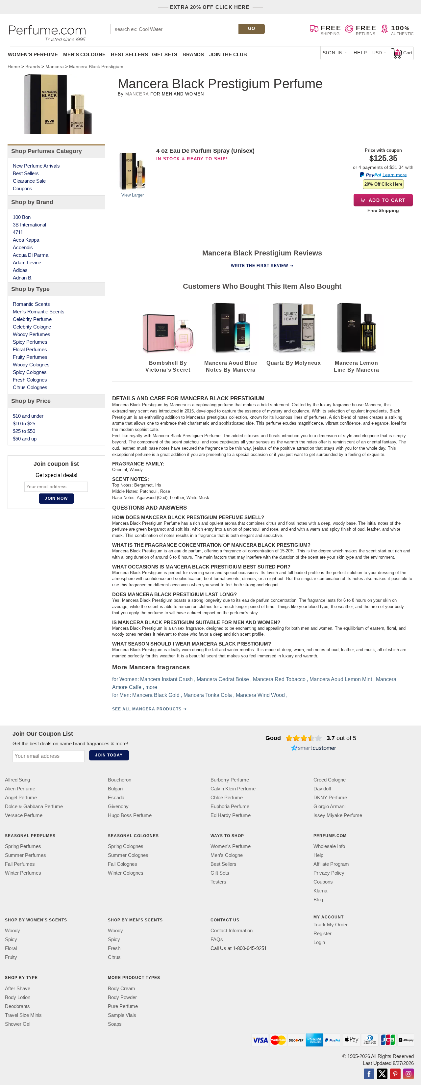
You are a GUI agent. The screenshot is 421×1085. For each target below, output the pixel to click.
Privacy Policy (328, 873)
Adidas (20, 270)
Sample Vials (122, 1015)
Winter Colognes (125, 873)
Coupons (22, 188)
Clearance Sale (29, 181)
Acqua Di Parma (30, 255)
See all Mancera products (146, 708)
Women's (33, 54)
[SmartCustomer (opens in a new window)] (313, 749)
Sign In (333, 52)
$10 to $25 (24, 423)
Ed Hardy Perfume (230, 815)
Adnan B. (23, 277)
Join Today (109, 755)
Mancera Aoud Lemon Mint (340, 679)
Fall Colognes (122, 864)
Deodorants (17, 1006)
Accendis (23, 247)
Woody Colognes (31, 364)
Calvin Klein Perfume (233, 788)
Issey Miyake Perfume (337, 815)
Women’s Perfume (230, 846)
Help (360, 52)
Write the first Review (259, 265)
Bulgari (115, 788)
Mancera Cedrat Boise (222, 679)
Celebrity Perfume (32, 319)
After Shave (17, 988)
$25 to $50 (24, 431)
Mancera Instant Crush (166, 679)
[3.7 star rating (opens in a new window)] (304, 738)
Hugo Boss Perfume (130, 815)
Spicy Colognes (30, 372)
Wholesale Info (329, 846)
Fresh (114, 948)
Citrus (114, 957)
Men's (84, 54)
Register (322, 933)
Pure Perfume (123, 1006)
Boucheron (119, 779)
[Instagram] (408, 1074)
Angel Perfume (21, 797)
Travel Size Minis (23, 1015)
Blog (318, 899)
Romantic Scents (31, 304)
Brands (193, 54)
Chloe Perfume (226, 797)
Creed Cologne (329, 779)
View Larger (132, 195)
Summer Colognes (128, 855)
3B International (29, 224)
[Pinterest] (395, 1074)
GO (252, 28)
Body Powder (122, 997)
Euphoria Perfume (229, 806)
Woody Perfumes (31, 334)
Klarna (320, 890)
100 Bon (22, 217)
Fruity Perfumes (30, 357)
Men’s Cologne (226, 855)
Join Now (56, 498)
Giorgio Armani (329, 806)
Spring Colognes (125, 846)
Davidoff (322, 788)
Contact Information (231, 930)
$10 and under (28, 416)
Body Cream (121, 988)
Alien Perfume (20, 788)
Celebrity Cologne (32, 327)
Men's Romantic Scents (38, 311)
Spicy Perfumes (30, 342)
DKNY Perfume (330, 797)
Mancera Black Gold (155, 695)
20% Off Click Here (383, 184)
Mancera (137, 94)
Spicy (11, 939)
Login (319, 942)
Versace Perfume (23, 815)
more (151, 687)
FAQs (216, 939)
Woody (12, 930)
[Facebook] (369, 1074)
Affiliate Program (331, 864)
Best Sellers (129, 54)
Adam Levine (27, 262)
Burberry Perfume (229, 779)
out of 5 (341, 738)
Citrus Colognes (30, 387)
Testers (218, 882)
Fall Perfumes (20, 864)
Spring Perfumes (23, 846)
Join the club (228, 54)
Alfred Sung (17, 779)
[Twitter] (382, 1074)
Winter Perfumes (23, 873)
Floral (11, 948)
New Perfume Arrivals (36, 166)
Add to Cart (386, 200)
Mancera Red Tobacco (279, 679)
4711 (18, 232)
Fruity (11, 957)
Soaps (115, 1023)
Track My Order (330, 924)
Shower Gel (17, 1023)
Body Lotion (17, 997)
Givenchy (118, 806)
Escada (116, 797)
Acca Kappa (26, 240)
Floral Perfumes (30, 349)
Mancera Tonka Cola (207, 695)
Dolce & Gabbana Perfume (34, 806)
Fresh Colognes (30, 380)
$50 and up (25, 438)
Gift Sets (164, 54)
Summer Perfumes (25, 855)
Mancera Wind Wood (260, 695)
